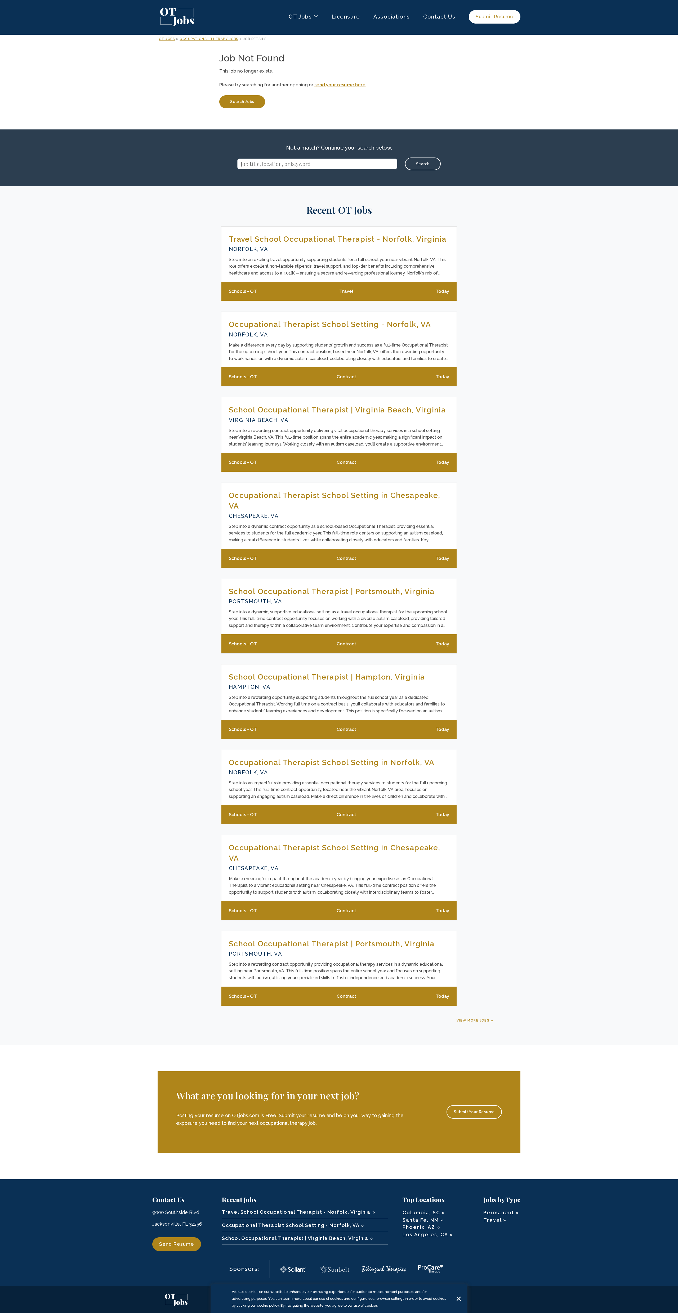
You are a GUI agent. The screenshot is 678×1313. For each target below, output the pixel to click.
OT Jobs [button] (300, 17)
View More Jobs (473, 1020)
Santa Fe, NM (421, 1220)
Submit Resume (495, 16)
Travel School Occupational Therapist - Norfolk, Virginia (337, 239)
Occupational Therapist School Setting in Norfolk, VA (332, 762)
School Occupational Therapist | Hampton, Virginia (327, 677)
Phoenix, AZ (419, 1227)
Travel (492, 1220)
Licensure (346, 17)
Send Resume (176, 1244)
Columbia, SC (421, 1212)
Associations (391, 17)
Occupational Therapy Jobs (209, 39)
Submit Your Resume (474, 1112)
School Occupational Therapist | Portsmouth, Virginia (332, 591)
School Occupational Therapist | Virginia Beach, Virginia (337, 410)
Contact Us (439, 17)
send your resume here (339, 84)
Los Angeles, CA (425, 1234)
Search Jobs (242, 102)
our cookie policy (265, 1305)
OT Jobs (167, 39)
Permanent (498, 1212)
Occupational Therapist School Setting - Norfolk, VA (330, 324)
